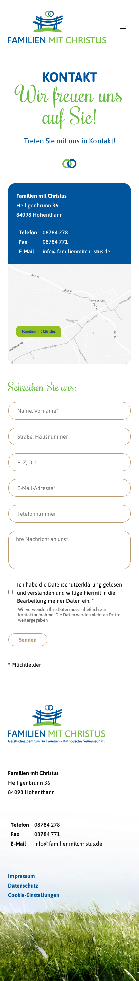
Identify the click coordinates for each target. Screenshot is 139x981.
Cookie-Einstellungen (33, 895)
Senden (28, 640)
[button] (122, 27)
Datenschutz (23, 885)
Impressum (21, 876)
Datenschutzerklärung (75, 584)
